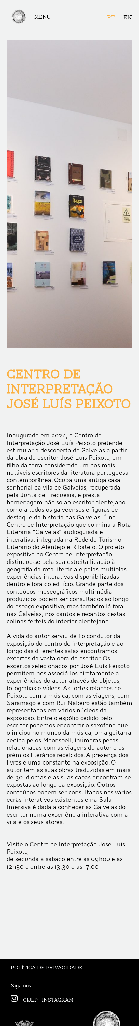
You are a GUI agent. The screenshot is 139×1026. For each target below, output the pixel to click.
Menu (42, 17)
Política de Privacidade (46, 968)
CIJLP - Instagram (48, 1000)
